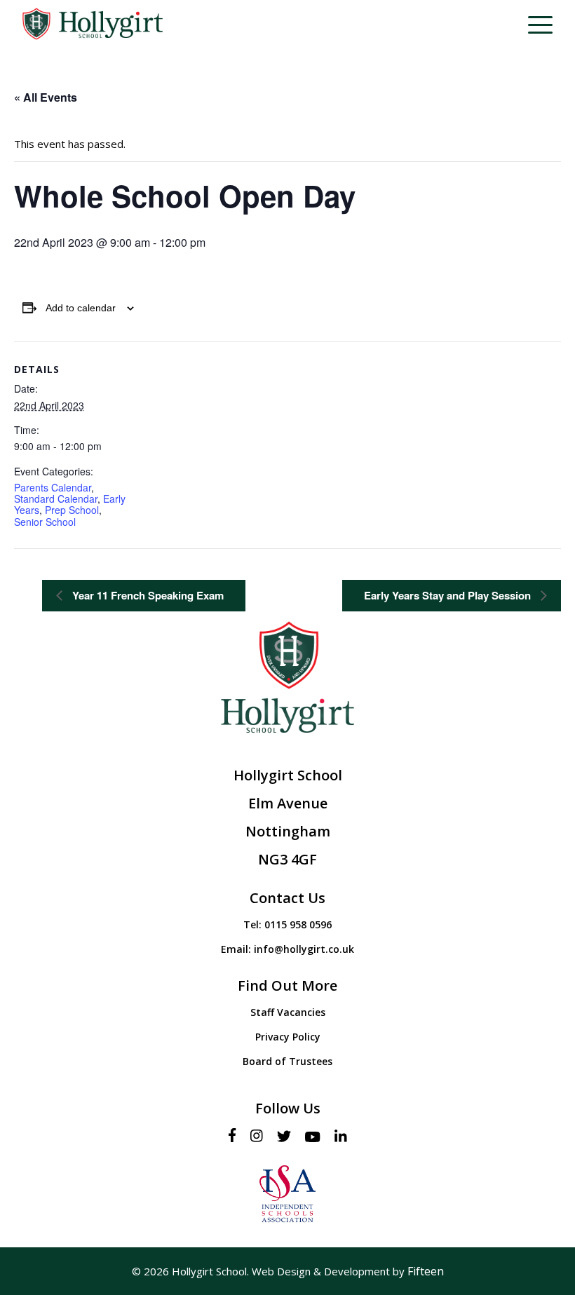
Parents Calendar (52, 487)
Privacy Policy (287, 1036)
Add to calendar (81, 307)
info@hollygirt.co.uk (304, 949)
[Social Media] (236, 1136)
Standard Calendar (55, 498)
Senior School (45, 522)
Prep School (72, 510)
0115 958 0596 (298, 924)
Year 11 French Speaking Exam (146, 595)
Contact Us (287, 897)
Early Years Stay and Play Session (449, 595)
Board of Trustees (287, 1061)
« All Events (45, 97)
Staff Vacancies (287, 1012)
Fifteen (425, 1271)
